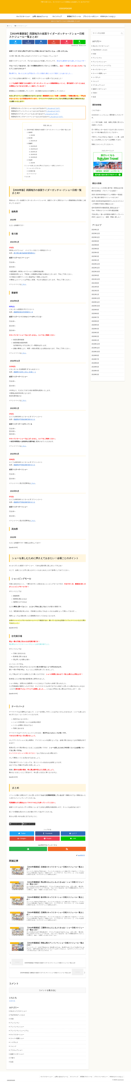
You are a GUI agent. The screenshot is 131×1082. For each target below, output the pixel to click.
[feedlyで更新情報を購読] (28, 849)
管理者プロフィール (86, 1076)
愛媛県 (30, 143)
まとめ (28, 176)
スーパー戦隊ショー (17, 1038)
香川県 (30, 138)
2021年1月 (34, 141)
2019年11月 (96, 348)
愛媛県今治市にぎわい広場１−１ (25, 372)
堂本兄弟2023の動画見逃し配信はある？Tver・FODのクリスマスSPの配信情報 (106, 209)
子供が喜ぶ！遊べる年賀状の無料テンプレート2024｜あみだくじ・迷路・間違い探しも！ (108, 216)
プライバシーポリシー (101, 1076)
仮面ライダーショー (29, 824)
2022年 (33, 163)
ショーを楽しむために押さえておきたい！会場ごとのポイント (45, 165)
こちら (23, 284)
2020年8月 (95, 313)
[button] (122, 33)
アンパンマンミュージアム (19, 1030)
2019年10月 (96, 351)
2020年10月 (96, 306)
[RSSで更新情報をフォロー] (67, 849)
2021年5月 (95, 287)
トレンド (13, 1046)
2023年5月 (34, 157)
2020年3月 (95, 332)
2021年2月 (95, 290)
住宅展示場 (31, 171)
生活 (11, 1062)
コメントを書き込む (47, 990)
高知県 (30, 160)
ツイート (12, 1000)
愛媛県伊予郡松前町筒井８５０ (24, 419)
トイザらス (14, 1042)
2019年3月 (95, 374)
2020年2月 (95, 336)
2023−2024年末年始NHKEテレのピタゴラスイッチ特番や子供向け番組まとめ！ (108, 202)
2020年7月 (95, 317)
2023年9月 (95, 241)
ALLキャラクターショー (18, 1011)
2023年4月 (95, 252)
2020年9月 (95, 309)
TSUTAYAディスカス (17, 1015)
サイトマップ (74, 1076)
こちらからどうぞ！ (53, 108)
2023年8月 (95, 245)
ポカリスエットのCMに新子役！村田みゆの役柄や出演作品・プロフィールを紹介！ (107, 189)
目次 (44, 125)
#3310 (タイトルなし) (116, 1076)
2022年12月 (96, 264)
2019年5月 (95, 367)
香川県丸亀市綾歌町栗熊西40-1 (24, 253)
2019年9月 (95, 355)
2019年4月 (95, 370)
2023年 (33, 135)
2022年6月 (34, 146)
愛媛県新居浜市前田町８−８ (23, 312)
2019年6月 (95, 363)
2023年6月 (95, 249)
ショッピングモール (34, 168)
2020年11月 (96, 302)
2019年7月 (95, 359)
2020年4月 (95, 329)
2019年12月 (96, 344)
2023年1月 (34, 152)
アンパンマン (14, 1023)
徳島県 (30, 132)
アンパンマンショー (17, 1027)
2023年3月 (34, 154)
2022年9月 (95, 275)
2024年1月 (95, 229)
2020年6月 (95, 321)
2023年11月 (96, 237)
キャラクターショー (16, 824)
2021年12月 (96, 279)
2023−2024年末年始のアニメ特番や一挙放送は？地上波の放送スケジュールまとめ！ (107, 196)
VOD (12, 1019)
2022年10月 (96, 271)
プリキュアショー (16, 1050)
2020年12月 (96, 298)
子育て (12, 1058)
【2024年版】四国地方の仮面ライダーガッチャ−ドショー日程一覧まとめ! (48, 129)
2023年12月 (96, 233)
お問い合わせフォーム (61, 1076)
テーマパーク (32, 174)
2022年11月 (34, 149)
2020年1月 (95, 340)
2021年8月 (95, 283)
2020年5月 (95, 325)
